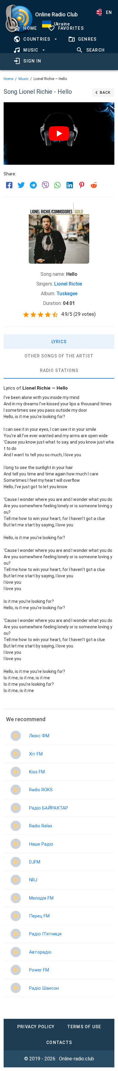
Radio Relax (40, 826)
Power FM (39, 970)
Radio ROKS (41, 789)
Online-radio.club (76, 1059)
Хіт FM (36, 754)
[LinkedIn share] (69, 185)
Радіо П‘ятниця (45, 934)
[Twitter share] (21, 185)
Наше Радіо (41, 844)
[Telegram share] (33, 185)
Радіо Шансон (44, 988)
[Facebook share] (9, 185)
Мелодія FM (41, 898)
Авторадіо (40, 952)
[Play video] (59, 133)
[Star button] (26, 314)
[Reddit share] (93, 185)
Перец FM (39, 916)
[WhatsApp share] (57, 185)
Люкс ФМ (39, 735)
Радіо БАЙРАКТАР (48, 808)
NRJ (33, 880)
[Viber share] (45, 185)
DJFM (34, 862)
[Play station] (16, 736)
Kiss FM (37, 772)
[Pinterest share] (81, 185)
